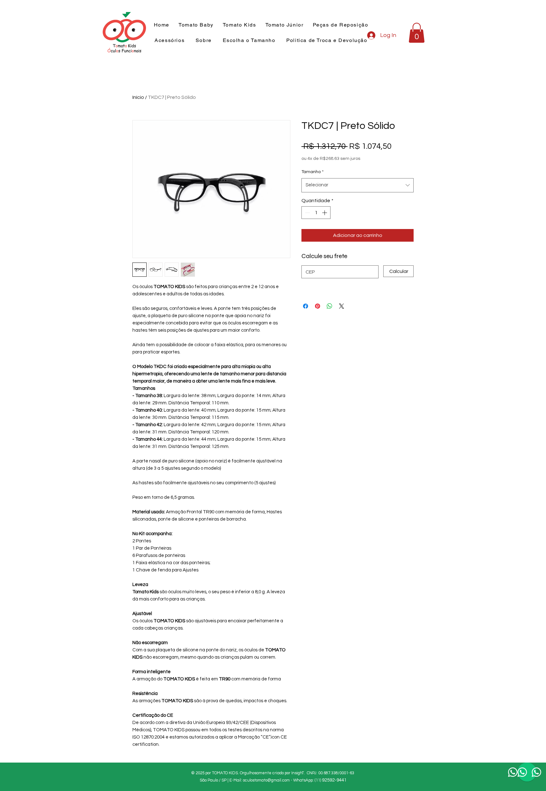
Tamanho (312, 172)
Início (138, 97)
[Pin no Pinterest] (317, 306)
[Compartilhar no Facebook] (305, 306)
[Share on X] (341, 306)
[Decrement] (306, 213)
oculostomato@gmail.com (266, 780)
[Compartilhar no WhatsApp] (329, 306)
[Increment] (325, 213)
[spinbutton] (316, 213)
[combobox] (357, 185)
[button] (239, 25)
